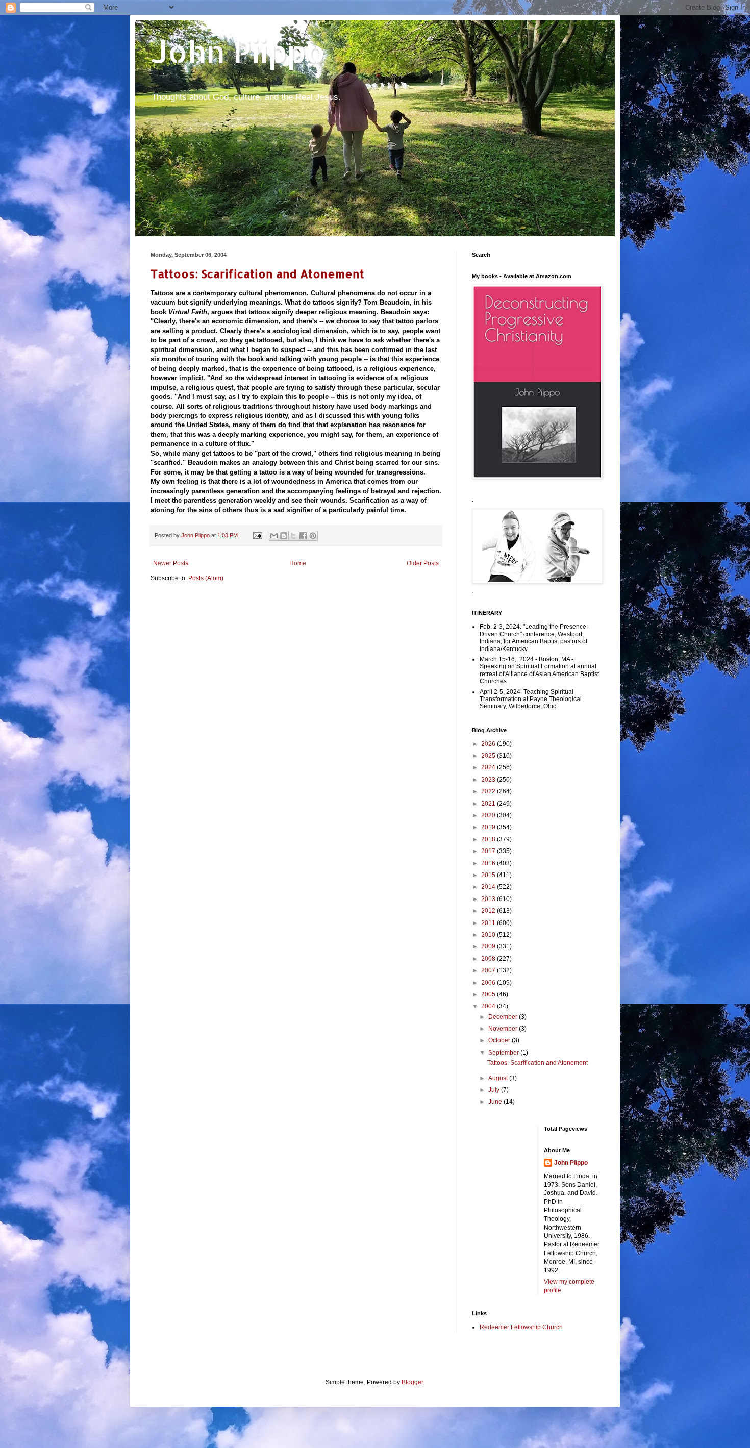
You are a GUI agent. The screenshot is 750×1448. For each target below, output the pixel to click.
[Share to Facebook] (303, 536)
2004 (489, 1006)
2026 (489, 743)
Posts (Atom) (205, 578)
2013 (489, 899)
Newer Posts (170, 563)
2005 (489, 994)
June (496, 1101)
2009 (489, 946)
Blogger (412, 1382)
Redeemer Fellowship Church (521, 1327)
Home (297, 563)
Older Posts (423, 563)
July (494, 1089)
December (503, 1016)
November (503, 1028)
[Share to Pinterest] (313, 536)
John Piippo (238, 51)
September (504, 1052)
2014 (489, 886)
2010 (489, 934)
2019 (489, 827)
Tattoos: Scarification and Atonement (257, 273)
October (500, 1040)
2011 (489, 923)
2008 (489, 958)
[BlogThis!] (284, 536)
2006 (489, 982)
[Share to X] (293, 536)
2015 (489, 875)
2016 (489, 863)
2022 (489, 791)
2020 (489, 815)
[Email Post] (257, 535)
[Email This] (274, 536)
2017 (489, 851)
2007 (489, 970)
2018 (489, 839)
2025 (489, 755)
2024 (489, 767)
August (498, 1078)
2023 (489, 779)
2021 (489, 803)
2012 (489, 910)
